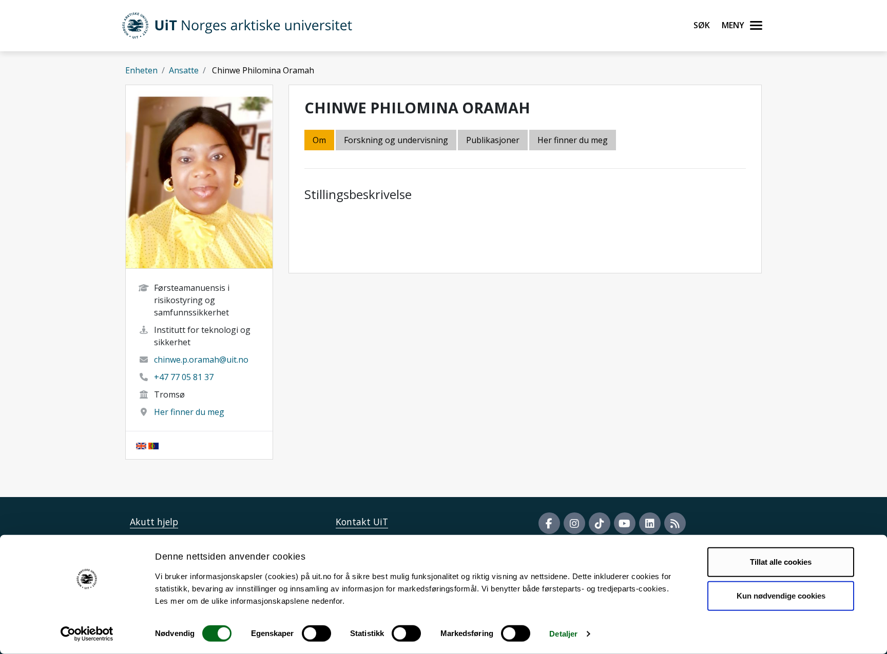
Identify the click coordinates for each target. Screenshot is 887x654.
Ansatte (184, 70)
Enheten (141, 70)
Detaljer (563, 633)
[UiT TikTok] (599, 523)
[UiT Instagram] (574, 523)
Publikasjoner (492, 140)
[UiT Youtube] (624, 523)
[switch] (316, 633)
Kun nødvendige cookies (781, 595)
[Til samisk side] (153, 445)
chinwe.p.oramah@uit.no (201, 359)
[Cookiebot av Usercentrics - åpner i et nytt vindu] (87, 634)
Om (319, 140)
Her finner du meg (189, 412)
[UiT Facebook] (549, 523)
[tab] (493, 141)
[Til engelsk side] (141, 445)
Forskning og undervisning (396, 140)
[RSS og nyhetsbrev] (675, 523)
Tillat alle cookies (781, 562)
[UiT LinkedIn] (650, 523)
